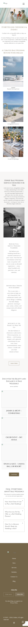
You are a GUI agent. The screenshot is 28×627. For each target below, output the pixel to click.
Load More (14, 474)
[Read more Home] (8, 3)
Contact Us (14, 577)
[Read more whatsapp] (23, 622)
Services (14, 567)
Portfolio (14, 572)
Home (14, 558)
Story (14, 563)
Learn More (14, 363)
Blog (14, 581)
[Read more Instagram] (14, 622)
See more (13, 71)
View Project (14, 399)
